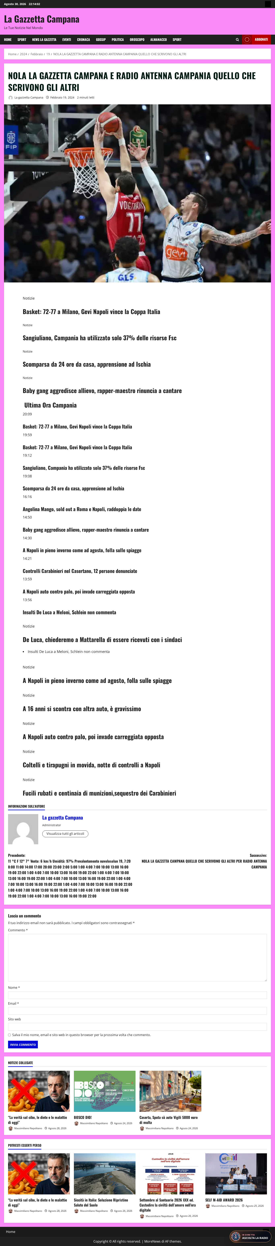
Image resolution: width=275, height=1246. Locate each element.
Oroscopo (137, 39)
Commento (18, 930)
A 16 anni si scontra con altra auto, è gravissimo (82, 708)
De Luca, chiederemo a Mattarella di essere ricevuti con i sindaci (102, 639)
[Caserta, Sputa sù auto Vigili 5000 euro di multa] (170, 1091)
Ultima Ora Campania (50, 404)
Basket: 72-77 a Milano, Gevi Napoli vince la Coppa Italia (91, 311)
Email (13, 1003)
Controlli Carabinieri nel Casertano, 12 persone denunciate (80, 570)
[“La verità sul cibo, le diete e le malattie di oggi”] (39, 1091)
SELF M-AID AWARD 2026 (224, 1199)
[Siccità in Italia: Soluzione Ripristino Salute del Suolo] (105, 1173)
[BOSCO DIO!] (105, 1091)
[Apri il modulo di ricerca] (237, 40)
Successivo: (204, 861)
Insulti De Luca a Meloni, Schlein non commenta (69, 612)
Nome (14, 987)
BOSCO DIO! (83, 1117)
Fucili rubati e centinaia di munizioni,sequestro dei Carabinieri (99, 792)
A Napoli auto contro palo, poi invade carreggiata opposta (79, 591)
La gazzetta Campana (28, 97)
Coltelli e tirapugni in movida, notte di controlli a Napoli (91, 764)
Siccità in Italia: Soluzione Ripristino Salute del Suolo (101, 1202)
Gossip (101, 39)
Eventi (66, 39)
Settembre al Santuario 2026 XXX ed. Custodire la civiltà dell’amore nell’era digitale (168, 1205)
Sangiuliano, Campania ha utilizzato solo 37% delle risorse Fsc (100, 337)
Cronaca (83, 39)
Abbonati (261, 39)
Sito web (14, 1019)
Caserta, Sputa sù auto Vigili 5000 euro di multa (169, 1120)
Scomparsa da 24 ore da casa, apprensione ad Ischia (87, 363)
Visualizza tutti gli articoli (65, 833)
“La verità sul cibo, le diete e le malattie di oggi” (37, 1120)
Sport (22, 39)
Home (7, 39)
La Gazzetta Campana (41, 18)
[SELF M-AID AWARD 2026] (236, 1173)
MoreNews (152, 1241)
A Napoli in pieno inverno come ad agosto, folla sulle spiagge (82, 550)
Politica (118, 39)
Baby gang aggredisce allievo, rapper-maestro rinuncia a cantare (102, 390)
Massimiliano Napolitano (28, 1128)
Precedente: (70, 875)
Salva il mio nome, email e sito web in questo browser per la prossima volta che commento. (81, 1035)
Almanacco (158, 39)
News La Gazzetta (44, 39)
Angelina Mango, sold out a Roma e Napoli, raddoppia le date (82, 509)
